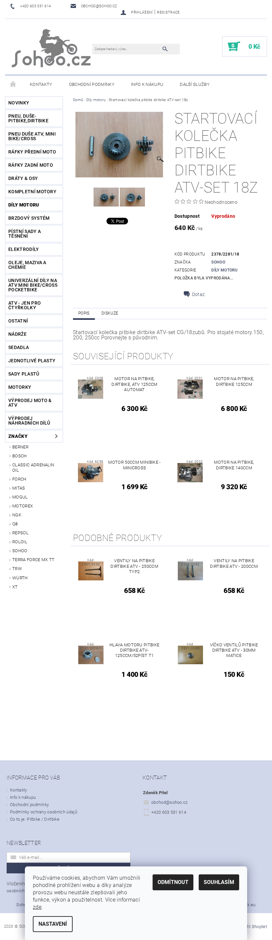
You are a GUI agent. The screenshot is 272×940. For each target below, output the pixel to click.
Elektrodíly (23, 249)
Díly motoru (23, 204)
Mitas (18, 488)
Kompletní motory (32, 191)
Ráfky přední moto (32, 151)
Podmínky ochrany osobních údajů (43, 811)
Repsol (20, 532)
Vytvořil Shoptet (251, 926)
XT (15, 586)
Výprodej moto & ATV (30, 403)
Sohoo (20, 550)
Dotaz (198, 294)
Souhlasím (219, 882)
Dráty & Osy (23, 178)
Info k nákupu (147, 84)
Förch (19, 479)
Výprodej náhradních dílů (29, 421)
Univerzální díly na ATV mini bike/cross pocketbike (32, 285)
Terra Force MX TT (33, 559)
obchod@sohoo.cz (169, 802)
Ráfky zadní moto (30, 165)
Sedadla (18, 347)
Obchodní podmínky (91, 84)
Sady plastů (23, 374)
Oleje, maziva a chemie (27, 265)
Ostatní (18, 320)
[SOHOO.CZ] (52, 50)
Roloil (19, 541)
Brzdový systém (28, 218)
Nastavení (52, 924)
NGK (16, 514)
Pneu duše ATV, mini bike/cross (32, 136)
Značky (18, 436)
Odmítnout (173, 882)
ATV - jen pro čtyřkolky (24, 305)
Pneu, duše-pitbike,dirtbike (28, 118)
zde (37, 907)
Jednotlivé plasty (31, 360)
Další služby (195, 84)
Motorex (22, 505)
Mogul (20, 497)
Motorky (19, 387)
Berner (20, 446)
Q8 (15, 523)
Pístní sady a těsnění (24, 234)
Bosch (19, 455)
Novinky (18, 102)
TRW (17, 568)
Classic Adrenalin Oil (33, 467)
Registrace (168, 12)
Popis (84, 313)
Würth (20, 577)
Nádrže (17, 334)
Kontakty (41, 84)
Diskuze (110, 313)
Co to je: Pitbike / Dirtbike (34, 819)
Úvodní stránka (13, 84)
